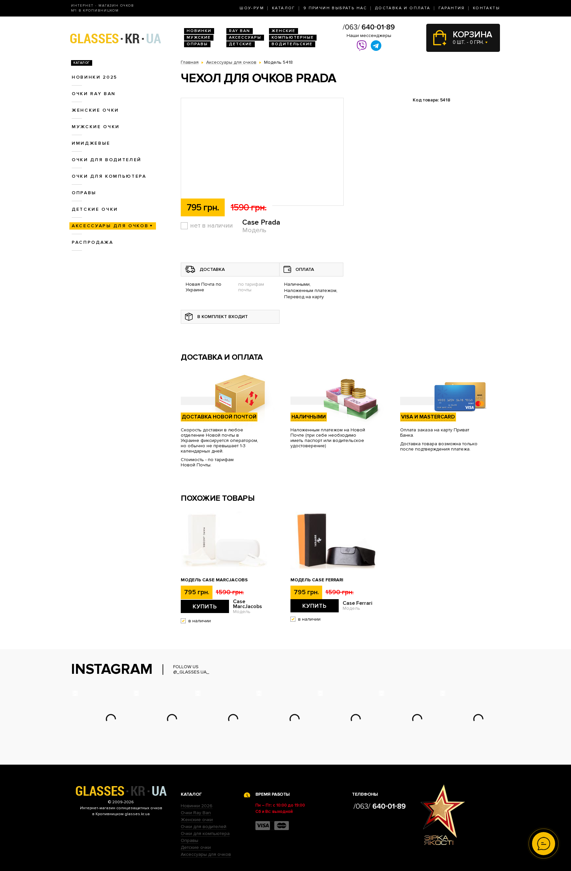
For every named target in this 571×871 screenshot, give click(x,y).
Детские (240, 44)
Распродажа (92, 242)
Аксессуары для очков (110, 226)
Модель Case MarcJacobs (214, 580)
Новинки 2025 (94, 77)
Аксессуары (245, 37)
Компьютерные (293, 37)
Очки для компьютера (109, 176)
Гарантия (451, 8)
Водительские (292, 44)
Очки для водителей (106, 160)
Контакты (486, 8)
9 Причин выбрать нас (335, 8)
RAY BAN (239, 30)
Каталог (283, 8)
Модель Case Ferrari (316, 580)
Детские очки (95, 209)
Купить (205, 606)
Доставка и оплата (403, 8)
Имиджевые (91, 143)
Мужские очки (96, 126)
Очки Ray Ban (196, 813)
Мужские (199, 37)
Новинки (199, 30)
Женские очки (95, 110)
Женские (283, 30)
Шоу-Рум (252, 8)
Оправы (197, 44)
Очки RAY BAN (94, 93)
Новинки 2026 (196, 806)
